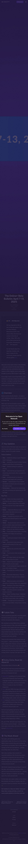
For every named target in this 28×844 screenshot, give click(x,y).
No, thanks (5, 428)
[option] (0, 839)
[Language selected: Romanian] (12, 841)
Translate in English (19, 428)
